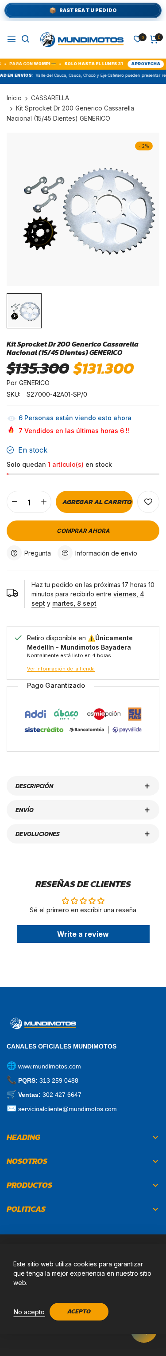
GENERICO (34, 382)
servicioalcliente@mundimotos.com (67, 1108)
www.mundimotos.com (49, 1066)
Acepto (79, 1311)
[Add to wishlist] (148, 502)
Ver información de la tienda (61, 669)
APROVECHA (130, 63)
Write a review (83, 934)
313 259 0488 (58, 1080)
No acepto (29, 1312)
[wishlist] (138, 39)
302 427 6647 (61, 1094)
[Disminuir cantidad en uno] (14, 501)
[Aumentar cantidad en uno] (43, 501)
